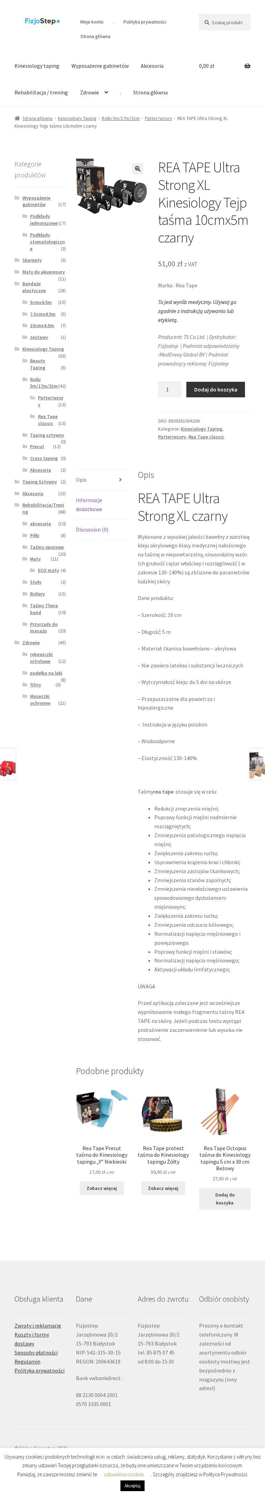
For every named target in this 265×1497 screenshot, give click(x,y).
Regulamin (27, 1361)
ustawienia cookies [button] (124, 1474)
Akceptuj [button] (132, 1486)
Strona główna (95, 36)
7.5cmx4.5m (43, 314)
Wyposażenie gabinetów (100, 65)
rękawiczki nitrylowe (41, 657)
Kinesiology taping (36, 65)
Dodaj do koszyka (215, 389)
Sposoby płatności (36, 1352)
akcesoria (40, 523)
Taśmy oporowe (47, 547)
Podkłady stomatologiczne (47, 242)
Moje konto (92, 22)
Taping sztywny (47, 435)
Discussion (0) (92, 529)
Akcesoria (152, 65)
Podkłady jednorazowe (44, 219)
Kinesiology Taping (77, 118)
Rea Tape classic (206, 437)
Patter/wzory (158, 118)
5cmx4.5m (41, 302)
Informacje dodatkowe (89, 504)
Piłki (34, 535)
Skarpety (32, 260)
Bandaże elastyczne (34, 287)
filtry (35, 685)
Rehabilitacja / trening (41, 92)
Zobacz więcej (102, 1188)
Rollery (37, 594)
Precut (37, 446)
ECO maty (48, 570)
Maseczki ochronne (40, 699)
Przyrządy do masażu (44, 627)
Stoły (35, 582)
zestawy (39, 337)
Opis (81, 479)
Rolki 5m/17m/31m (121, 118)
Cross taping (44, 458)
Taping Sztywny (39, 482)
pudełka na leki (46, 673)
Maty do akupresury (43, 272)
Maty (35, 559)
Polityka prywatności (145, 22)
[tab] (101, 480)
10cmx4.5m (42, 325)
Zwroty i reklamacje (37, 1325)
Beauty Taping (37, 364)
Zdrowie (89, 92)
